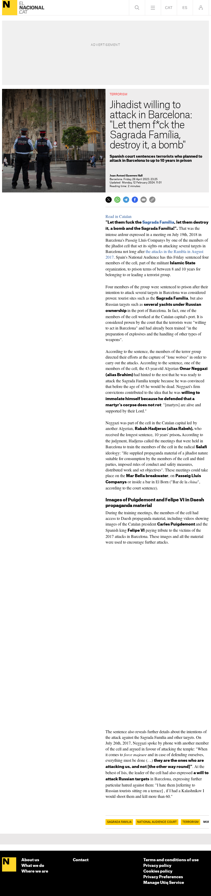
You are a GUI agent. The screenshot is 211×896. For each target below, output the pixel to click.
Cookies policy (157, 871)
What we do (32, 866)
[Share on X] (109, 200)
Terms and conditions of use (171, 860)
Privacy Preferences (163, 877)
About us (30, 860)
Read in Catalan (118, 216)
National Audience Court (157, 822)
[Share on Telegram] (126, 200)
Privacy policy (157, 866)
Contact (81, 860)
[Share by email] (143, 200)
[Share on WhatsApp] (117, 200)
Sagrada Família (158, 222)
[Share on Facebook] (135, 200)
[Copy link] (152, 200)
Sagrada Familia (119, 822)
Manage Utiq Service (163, 883)
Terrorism (190, 822)
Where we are (34, 871)
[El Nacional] (9, 7)
